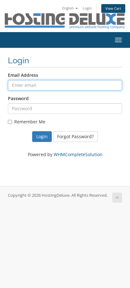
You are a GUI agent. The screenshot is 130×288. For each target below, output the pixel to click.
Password (18, 98)
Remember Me (29, 122)
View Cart (113, 8)
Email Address (23, 75)
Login (87, 8)
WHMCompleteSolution (78, 154)
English (68, 8)
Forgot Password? (75, 136)
